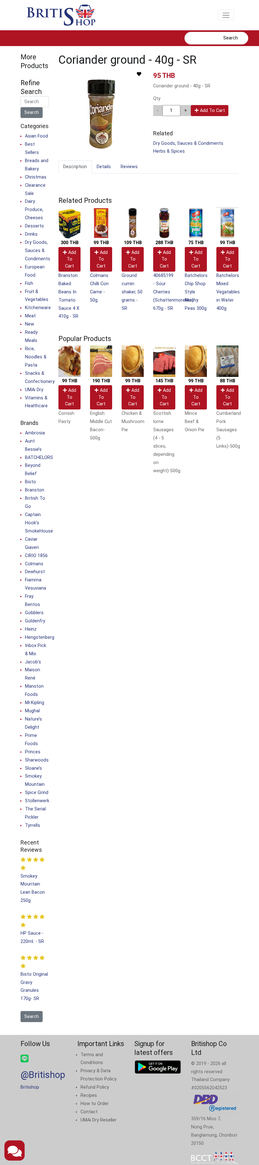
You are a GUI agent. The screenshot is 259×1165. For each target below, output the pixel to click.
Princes (32, 752)
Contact (89, 1112)
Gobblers (34, 612)
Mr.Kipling (34, 702)
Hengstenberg (39, 637)
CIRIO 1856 (36, 555)
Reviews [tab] (129, 166)
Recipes (89, 1095)
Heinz (31, 629)
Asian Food (36, 136)
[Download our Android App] (158, 1067)
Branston (34, 490)
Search (230, 38)
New (29, 324)
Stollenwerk (37, 800)
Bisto (30, 482)
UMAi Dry (34, 389)
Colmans (34, 564)
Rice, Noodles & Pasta (35, 357)
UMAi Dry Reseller (99, 1120)
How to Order (95, 1103)
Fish (29, 283)
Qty (156, 98)
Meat (30, 316)
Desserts (34, 226)
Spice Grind (36, 792)
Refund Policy (95, 1087)
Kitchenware (38, 307)
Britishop (30, 1087)
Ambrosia (35, 433)
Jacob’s (33, 662)
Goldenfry (35, 621)
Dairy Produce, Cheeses (34, 210)
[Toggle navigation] (226, 15)
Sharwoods (37, 760)
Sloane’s (33, 768)
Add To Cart (212, 110)
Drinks (31, 234)
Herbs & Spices (169, 151)
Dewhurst (35, 571)
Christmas (35, 177)
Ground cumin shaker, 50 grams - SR (132, 292)
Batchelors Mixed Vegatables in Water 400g (228, 292)
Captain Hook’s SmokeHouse (39, 523)
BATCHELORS (39, 457)
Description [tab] (75, 166)
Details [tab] (104, 166)
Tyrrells (32, 825)
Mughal (32, 711)
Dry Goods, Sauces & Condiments (188, 143)
